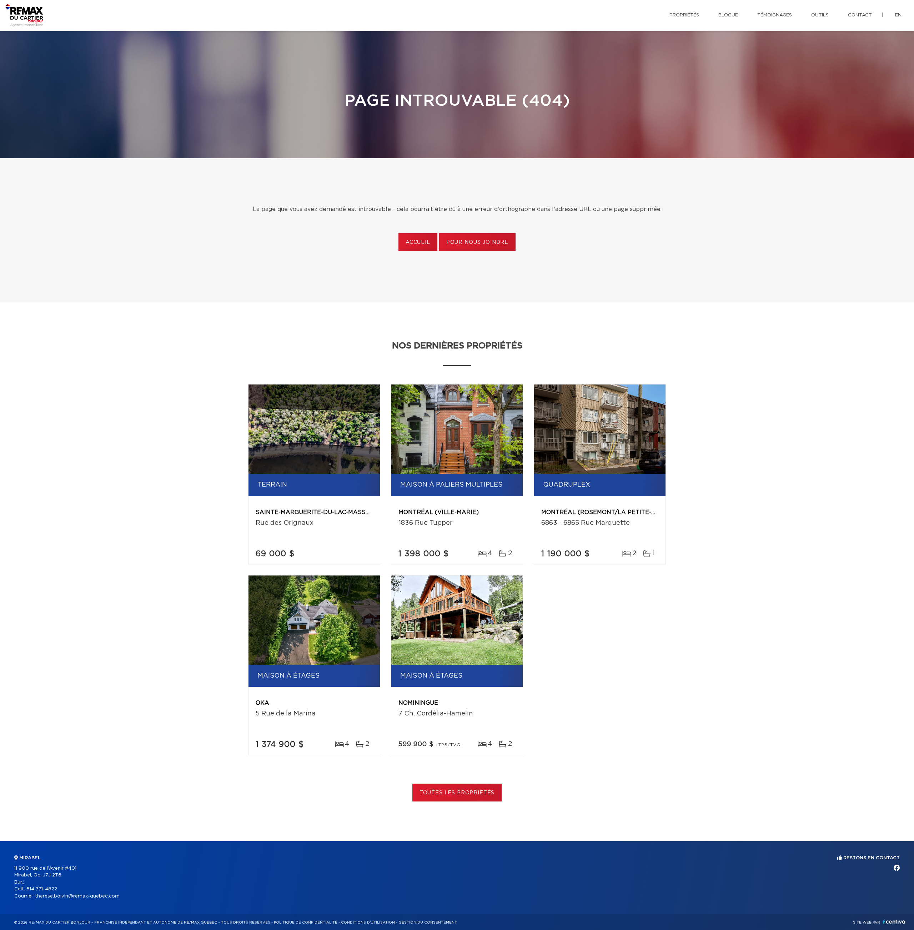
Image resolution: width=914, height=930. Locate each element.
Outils (820, 15)
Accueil (418, 242)
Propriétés (684, 15)
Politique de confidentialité (305, 922)
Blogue (728, 15)
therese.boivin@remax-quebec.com (77, 896)
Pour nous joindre (477, 242)
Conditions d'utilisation (368, 922)
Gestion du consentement (427, 922)
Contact (860, 15)
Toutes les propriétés (457, 792)
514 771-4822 (41, 889)
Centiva (894, 921)
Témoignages (774, 15)
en (898, 15)
